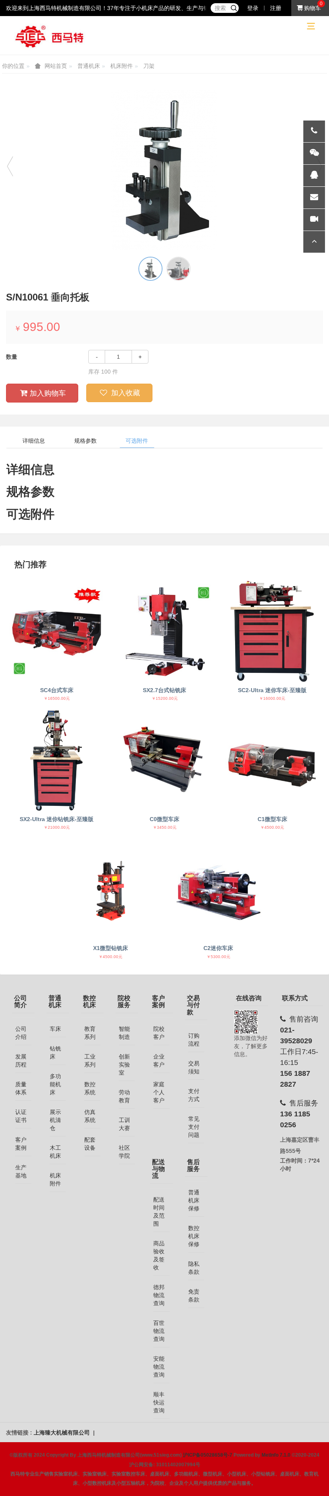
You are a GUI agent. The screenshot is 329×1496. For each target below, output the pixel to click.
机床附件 (121, 66)
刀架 (148, 66)
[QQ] (314, 175)
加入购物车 (48, 393)
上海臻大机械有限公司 (62, 1432)
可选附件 (137, 440)
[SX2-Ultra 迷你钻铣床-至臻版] (56, 760)
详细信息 (33, 440)
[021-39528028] (314, 131)
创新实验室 (124, 1064)
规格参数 (85, 440)
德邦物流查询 (158, 1295)
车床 (55, 1029)
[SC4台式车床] (56, 631)
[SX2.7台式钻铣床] (164, 631)
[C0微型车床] (164, 760)
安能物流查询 (158, 1366)
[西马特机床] (49, 36)
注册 (275, 8)
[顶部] (314, 242)
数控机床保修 (193, 1236)
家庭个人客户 (158, 1092)
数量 (11, 357)
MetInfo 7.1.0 (276, 1455)
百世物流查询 (158, 1331)
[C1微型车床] (272, 760)
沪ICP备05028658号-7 (207, 1455)
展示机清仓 (55, 1120)
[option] (164, 170)
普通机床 (88, 66)
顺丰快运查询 (158, 1402)
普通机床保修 (193, 1200)
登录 (252, 8)
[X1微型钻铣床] (110, 889)
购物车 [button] (312, 8)
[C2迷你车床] (218, 889)
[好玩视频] (314, 220)
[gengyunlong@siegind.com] (314, 197)
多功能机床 (55, 1084)
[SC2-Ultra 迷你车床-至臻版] (272, 631)
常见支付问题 (193, 1127)
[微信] (314, 153)
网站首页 (56, 66)
